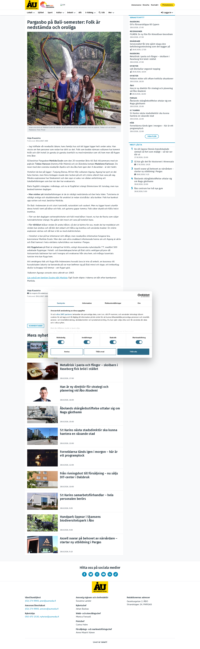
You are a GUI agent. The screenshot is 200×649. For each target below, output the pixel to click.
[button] (167, 12)
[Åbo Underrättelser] (100, 587)
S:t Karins (135, 110)
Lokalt (29, 12)
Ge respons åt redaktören (38, 293)
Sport (50, 12)
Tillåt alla (133, 352)
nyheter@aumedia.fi (49, 616)
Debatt (70, 12)
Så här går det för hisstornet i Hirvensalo (154, 163)
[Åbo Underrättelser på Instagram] (97, 574)
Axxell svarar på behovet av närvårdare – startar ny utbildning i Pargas (154, 172)
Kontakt (154, 5)
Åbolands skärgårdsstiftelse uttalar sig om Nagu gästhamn (153, 181)
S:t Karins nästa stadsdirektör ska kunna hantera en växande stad (149, 116)
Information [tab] (87, 303)
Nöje (132, 123)
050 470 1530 (32, 616)
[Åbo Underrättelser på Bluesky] (90, 574)
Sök (103, 12)
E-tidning (89, 12)
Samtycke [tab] (61, 303)
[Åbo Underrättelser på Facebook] (84, 574)
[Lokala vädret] (61, 5)
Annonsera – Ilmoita (140, 5)
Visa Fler (151, 136)
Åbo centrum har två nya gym (148, 189)
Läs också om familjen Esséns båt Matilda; (47, 277)
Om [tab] (139, 303)
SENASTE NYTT (137, 17)
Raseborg (135, 22)
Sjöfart (41, 12)
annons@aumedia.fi (49, 608)
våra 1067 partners (64, 314)
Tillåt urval (100, 352)
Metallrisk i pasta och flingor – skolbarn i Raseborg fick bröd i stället (149, 59)
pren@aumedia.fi (48, 600)
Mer (110, 12)
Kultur (59, 12)
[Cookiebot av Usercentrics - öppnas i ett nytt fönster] (139, 295)
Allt (80, 12)
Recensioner (136, 31)
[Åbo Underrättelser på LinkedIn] (110, 574)
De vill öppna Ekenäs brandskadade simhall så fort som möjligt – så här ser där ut (153, 153)
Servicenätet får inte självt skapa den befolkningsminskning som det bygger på (150, 47)
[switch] (87, 342)
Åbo (132, 86)
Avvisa (66, 352)
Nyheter (134, 66)
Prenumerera (167, 5)
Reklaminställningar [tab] (113, 303)
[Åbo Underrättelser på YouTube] (103, 574)
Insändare (135, 41)
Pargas (133, 98)
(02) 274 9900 (32, 600)
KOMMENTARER (35, 326)
